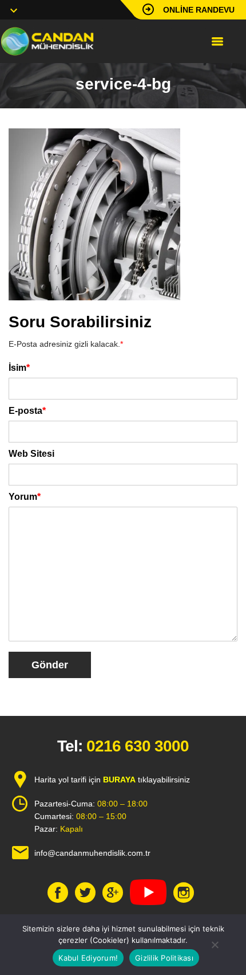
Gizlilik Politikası (164, 957)
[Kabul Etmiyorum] (214, 944)
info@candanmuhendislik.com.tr (92, 852)
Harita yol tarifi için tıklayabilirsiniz (112, 779)
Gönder (49, 665)
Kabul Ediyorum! (88, 957)
